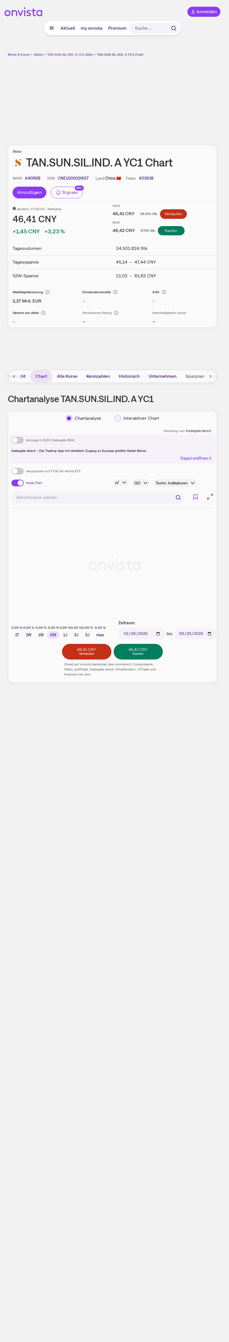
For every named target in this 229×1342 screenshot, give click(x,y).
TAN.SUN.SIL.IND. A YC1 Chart (120, 54)
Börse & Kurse (19, 54)
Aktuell (68, 28)
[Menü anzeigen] (51, 28)
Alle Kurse (67, 376)
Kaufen (171, 230)
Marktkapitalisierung (28, 292)
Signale (70, 192)
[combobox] (97, 497)
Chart (41, 376)
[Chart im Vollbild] (210, 496)
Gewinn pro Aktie (26, 313)
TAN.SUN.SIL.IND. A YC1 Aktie (70, 54)
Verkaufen (173, 213)
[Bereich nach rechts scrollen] (210, 376)
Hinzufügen (29, 192)
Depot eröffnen (194, 458)
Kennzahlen (98, 376)
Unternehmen (162, 376)
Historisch (129, 376)
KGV (155, 292)
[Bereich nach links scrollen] (14, 376)
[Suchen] (173, 28)
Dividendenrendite (96, 292)
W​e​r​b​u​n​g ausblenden (133, 97)
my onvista (91, 28)
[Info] (47, 292)
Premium (117, 28)
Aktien (38, 54)
